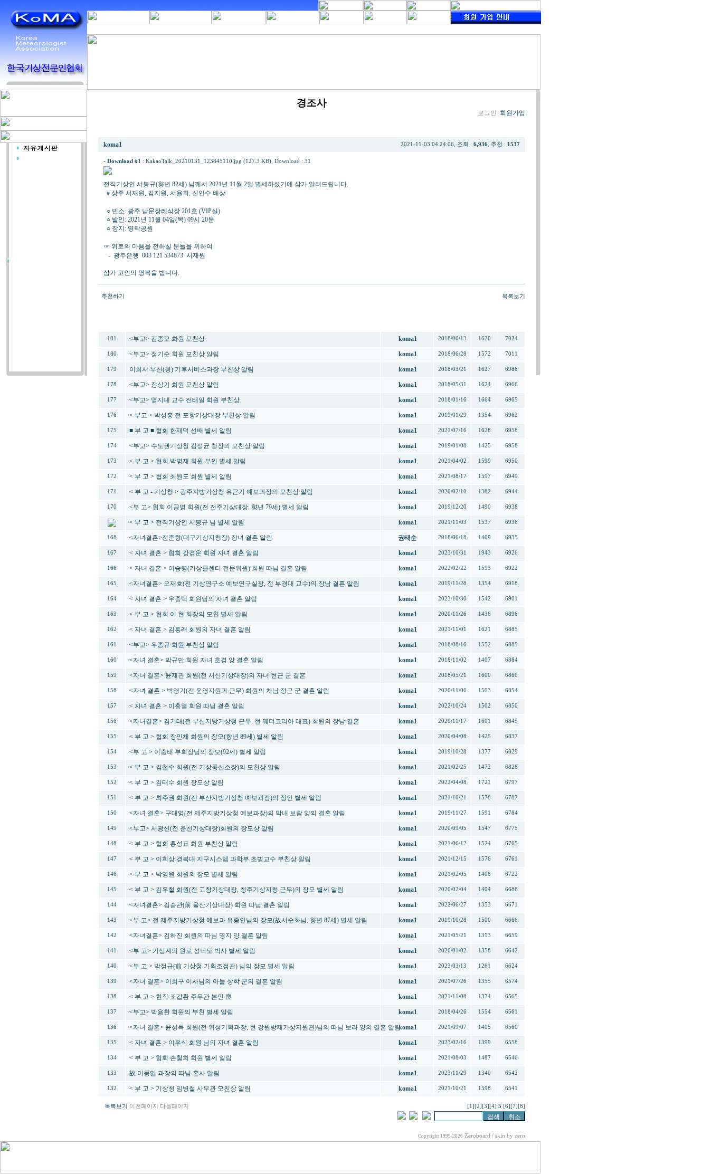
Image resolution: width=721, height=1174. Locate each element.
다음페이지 (174, 1106)
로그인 (487, 113)
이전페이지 (143, 1106)
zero (520, 1136)
